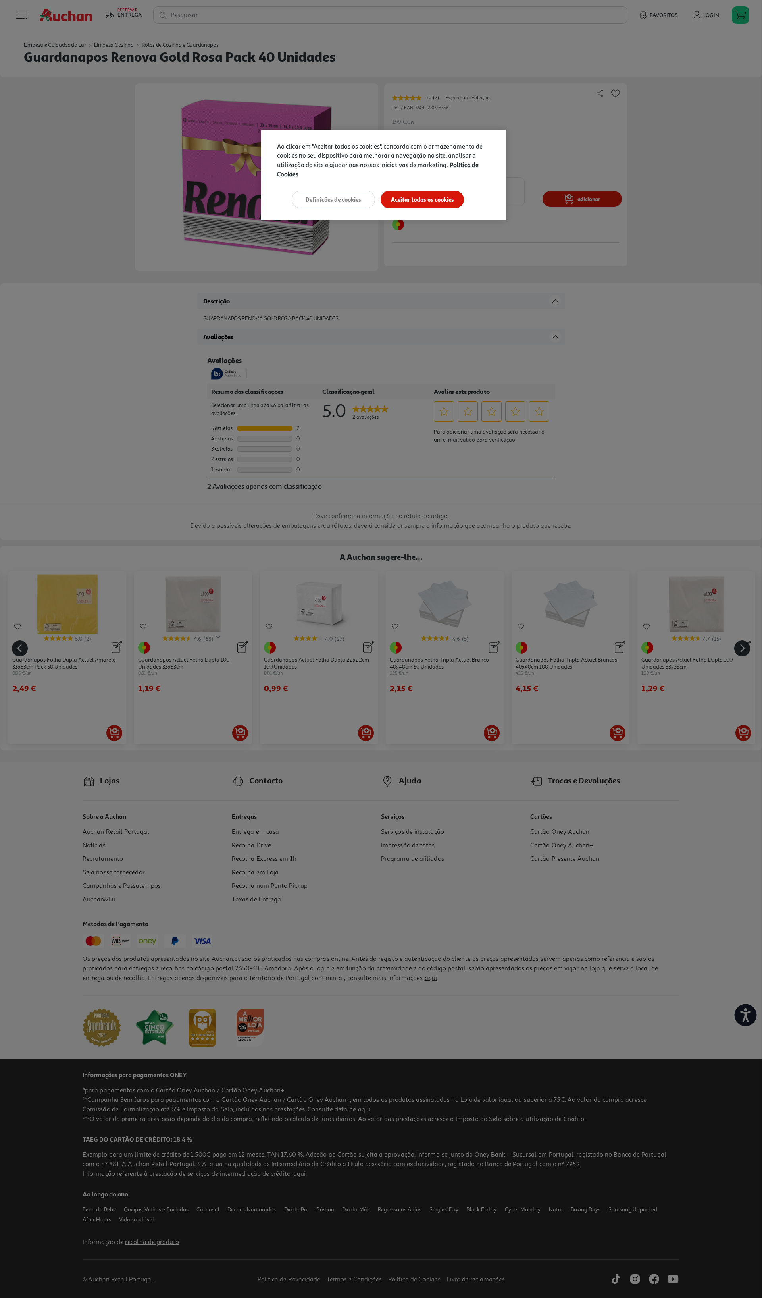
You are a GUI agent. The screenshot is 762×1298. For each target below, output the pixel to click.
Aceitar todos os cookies (422, 199)
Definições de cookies (333, 199)
